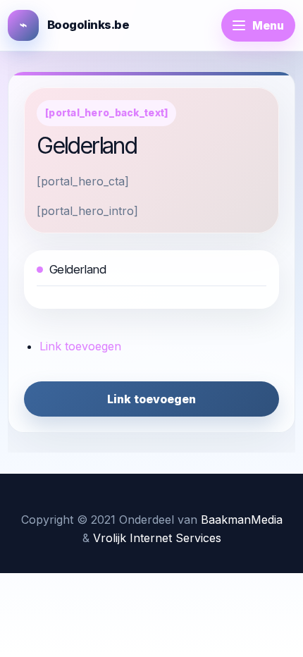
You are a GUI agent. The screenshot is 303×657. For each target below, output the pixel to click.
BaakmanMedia (242, 519)
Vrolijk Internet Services (157, 538)
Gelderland (77, 269)
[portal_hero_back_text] (106, 112)
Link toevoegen (80, 346)
